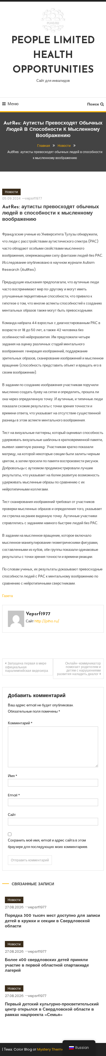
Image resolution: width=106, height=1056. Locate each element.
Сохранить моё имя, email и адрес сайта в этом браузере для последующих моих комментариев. (48, 843)
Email (14, 795)
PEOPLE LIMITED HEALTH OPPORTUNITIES (53, 55)
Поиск (93, 104)
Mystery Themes (51, 1049)
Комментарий (20, 723)
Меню (13, 104)
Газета (7, 595)
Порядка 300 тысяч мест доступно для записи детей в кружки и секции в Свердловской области (52, 921)
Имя (12, 775)
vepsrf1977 (33, 198)
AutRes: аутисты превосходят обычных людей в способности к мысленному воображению (50, 213)
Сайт (12, 814)
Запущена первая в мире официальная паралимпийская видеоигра (26, 667)
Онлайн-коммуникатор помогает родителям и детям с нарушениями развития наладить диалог (79, 668)
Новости (11, 192)
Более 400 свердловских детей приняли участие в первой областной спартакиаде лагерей (47, 965)
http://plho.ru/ (47, 621)
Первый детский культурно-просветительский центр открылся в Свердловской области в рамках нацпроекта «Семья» (52, 1009)
